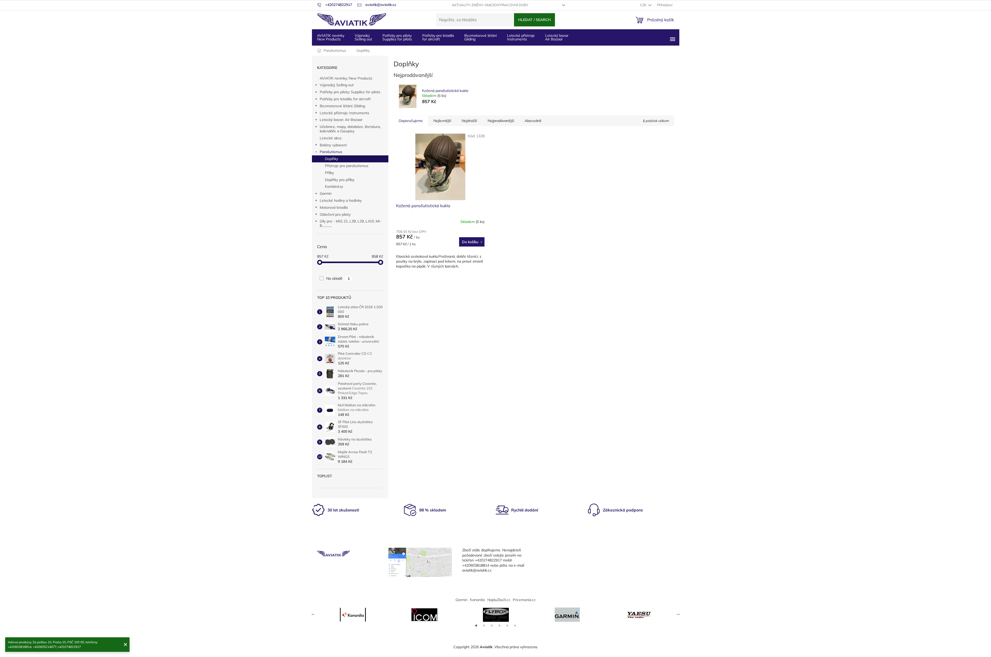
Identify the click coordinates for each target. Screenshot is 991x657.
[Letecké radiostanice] (424, 614)
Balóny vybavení (333, 145)
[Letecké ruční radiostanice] (639, 614)
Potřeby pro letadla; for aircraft (345, 99)
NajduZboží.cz (498, 599)
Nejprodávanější (501, 120)
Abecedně (533, 120)
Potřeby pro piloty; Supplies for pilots (350, 92)
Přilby (329, 172)
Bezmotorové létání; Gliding (342, 106)
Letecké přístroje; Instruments (344, 113)
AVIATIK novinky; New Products (346, 78)
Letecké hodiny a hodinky (341, 200)
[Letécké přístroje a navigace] (567, 615)
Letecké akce (331, 138)
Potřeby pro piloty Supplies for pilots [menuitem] (397, 37)
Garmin (326, 193)
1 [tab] (476, 625)
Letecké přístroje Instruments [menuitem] (521, 37)
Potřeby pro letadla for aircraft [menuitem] (438, 37)
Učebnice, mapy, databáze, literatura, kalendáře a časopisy (350, 128)
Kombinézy (334, 186)
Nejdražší (469, 120)
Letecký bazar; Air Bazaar (341, 119)
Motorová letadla (334, 207)
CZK (643, 5)
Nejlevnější (442, 120)
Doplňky (331, 158)
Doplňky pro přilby (339, 179)
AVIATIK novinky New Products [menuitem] (330, 37)
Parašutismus (331, 151)
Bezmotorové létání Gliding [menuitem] (480, 37)
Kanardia (477, 599)
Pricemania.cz (524, 599)
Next (678, 613)
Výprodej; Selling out (337, 85)
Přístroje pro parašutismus (346, 165)
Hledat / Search (534, 19)
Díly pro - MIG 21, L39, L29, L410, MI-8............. (350, 223)
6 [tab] (515, 625)
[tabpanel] (353, 615)
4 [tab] (499, 625)
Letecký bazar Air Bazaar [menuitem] (556, 37)
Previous (313, 613)
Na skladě (338, 278)
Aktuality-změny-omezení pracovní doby (490, 5)
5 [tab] (507, 625)
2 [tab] (484, 625)
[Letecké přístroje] (496, 615)
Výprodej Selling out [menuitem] (363, 37)
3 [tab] (491, 625)
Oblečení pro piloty (335, 214)
